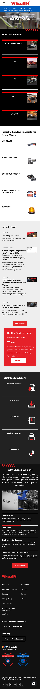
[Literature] (32, 420)
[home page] (9, 576)
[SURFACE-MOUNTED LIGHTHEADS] (32, 194)
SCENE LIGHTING (9, 157)
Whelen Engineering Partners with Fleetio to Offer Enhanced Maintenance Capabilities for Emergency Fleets (14, 255)
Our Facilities (7, 515)
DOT (14, 96)
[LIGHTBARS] (32, 144)
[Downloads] (32, 404)
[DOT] (32, 98)
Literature (14, 417)
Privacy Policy (8, 679)
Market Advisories (14, 384)
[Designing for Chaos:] (32, 234)
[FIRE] (32, 63)
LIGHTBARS (7, 141)
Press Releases (7, 248)
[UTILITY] (32, 115)
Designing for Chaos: (10, 235)
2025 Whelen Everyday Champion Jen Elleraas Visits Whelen (14, 282)
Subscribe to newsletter (14, 627)
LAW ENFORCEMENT (14, 44)
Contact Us (14, 449)
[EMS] (32, 80)
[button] (34, 683)
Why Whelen (20, 565)
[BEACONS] (32, 210)
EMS (14, 79)
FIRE (14, 61)
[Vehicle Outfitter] (32, 437)
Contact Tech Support (13, 639)
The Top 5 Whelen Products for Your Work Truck (13, 306)
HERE (30, 10)
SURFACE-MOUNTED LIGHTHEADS (11, 191)
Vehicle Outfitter (14, 433)
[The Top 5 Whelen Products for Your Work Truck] (32, 304)
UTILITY (14, 114)
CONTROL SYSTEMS (11, 174)
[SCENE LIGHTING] (32, 161)
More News (20, 324)
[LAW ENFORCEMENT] (32, 45)
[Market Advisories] (32, 387)
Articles (5, 232)
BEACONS (6, 207)
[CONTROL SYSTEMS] (32, 177)
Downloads (14, 400)
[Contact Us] (32, 453)
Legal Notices (17, 679)
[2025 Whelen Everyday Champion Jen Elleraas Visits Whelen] (32, 279)
